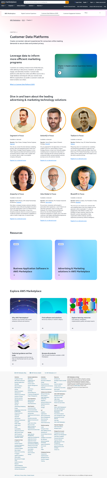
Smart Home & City (45, 422)
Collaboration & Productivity (31, 381)
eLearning (30, 390)
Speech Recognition (45, 444)
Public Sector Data (32, 423)
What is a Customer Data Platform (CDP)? (22, 84)
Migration (17, 403)
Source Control (31, 452)
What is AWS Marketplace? (60, 407)
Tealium (73, 144)
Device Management (45, 417)
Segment (12, 144)
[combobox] (44, 2)
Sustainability (18, 429)
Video (42, 449)
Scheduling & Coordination (21, 467)
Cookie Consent (30, 475)
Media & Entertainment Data (33, 420)
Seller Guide (57, 399)
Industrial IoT (44, 420)
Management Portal (58, 395)
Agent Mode (79, 2)
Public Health (18, 423)
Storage (43, 407)
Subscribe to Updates (59, 436)
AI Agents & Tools (19, 378)
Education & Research (46, 380)
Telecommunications (19, 430)
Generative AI (18, 392)
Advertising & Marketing (20, 406)
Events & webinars (58, 384)
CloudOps (17, 384)
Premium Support (45, 459)
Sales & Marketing (19, 465)
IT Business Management (33, 394)
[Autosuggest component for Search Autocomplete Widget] (67, 2)
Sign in (91, 2)
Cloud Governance (32, 403)
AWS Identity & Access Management (59, 442)
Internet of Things (19, 396)
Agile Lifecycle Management (31, 435)
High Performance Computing (45, 398)
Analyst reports (57, 385)
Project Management (32, 396)
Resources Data (31, 424)
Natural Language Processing (45, 441)
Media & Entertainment (20, 420)
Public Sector (18, 425)
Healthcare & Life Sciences (47, 385)
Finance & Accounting (20, 451)
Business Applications (19, 382)
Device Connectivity (45, 415)
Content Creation (18, 443)
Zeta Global (49, 202)
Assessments (44, 454)
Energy (16, 408)
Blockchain (30, 378)
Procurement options (59, 413)
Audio (42, 427)
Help (105, 6)
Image (42, 435)
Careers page (77, 385)
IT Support (17, 453)
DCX (23, 20)
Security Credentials (58, 444)
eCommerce (30, 389)
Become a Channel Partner (69, 6)
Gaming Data (31, 413)
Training (43, 461)
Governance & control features (59, 418)
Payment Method (58, 440)
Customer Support (19, 448)
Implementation (44, 455)
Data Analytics (44, 395)
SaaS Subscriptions (58, 426)
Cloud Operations (32, 398)
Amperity (18, 202)
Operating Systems (45, 404)
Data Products (18, 387)
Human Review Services (46, 434)
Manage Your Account (59, 431)
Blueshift (78, 202)
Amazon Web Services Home (96, 6)
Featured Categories (58, 424)
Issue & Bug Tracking (32, 447)
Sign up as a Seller (58, 397)
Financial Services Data (33, 411)
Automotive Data (32, 408)
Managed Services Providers (19, 400)
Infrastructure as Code (33, 445)
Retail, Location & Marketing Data (32, 427)
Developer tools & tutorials (60, 380)
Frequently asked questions (60, 391)
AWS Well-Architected (20, 380)
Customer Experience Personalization (19, 446)
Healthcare (17, 414)
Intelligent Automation (46, 437)
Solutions (17, 377)
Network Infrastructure (46, 402)
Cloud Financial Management (31, 401)
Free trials (56, 420)
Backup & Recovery (45, 393)
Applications (44, 413)
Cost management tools (59, 415)
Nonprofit (17, 421)
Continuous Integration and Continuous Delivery (33, 443)
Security (16, 404)
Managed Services (45, 457)
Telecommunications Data (34, 429)
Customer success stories (59, 387)
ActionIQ (47, 144)
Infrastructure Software (20, 394)
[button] (85, 2)
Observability (17, 457)
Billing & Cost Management (60, 434)
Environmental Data (32, 409)
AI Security (17, 441)
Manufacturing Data (32, 418)
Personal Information (59, 438)
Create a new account (101, 2)
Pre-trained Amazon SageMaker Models (19, 436)
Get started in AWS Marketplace (58, 411)
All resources (57, 378)
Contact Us (56, 449)
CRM (29, 387)
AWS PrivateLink (18, 434)
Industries (43, 377)
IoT (41, 410)
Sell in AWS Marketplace (82, 6)
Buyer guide (57, 389)
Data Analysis (18, 450)
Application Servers (32, 439)
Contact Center (31, 383)
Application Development (33, 437)
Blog (55, 382)
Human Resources (32, 392)
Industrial (17, 416)
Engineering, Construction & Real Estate (20, 410)
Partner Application (58, 400)
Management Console (59, 433)
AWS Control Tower (19, 432)
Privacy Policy (23, 475)
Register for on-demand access (18, 160)
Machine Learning (18, 398)
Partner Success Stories (59, 402)
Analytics (43, 412)
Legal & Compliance (19, 455)
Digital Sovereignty (19, 391)
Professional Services (45, 452)
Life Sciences (17, 418)
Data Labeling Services (46, 430)
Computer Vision (45, 428)
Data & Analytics (18, 385)
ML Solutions (44, 439)
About (55, 405)
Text (42, 447)
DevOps (16, 389)
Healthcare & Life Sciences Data (34, 415)
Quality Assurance (19, 462)
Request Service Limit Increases (59, 447)
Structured (43, 446)
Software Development (20, 469)
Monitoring (30, 450)
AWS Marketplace (15, 20)
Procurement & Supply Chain (20, 459)
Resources (56, 377)
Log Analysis (30, 449)
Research (17, 463)
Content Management (33, 385)
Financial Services (18, 413)
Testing (29, 454)
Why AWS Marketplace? (59, 409)
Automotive (43, 378)
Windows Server (57, 428)
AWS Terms (17, 475)
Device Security (44, 419)
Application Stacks (32, 440)
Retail (16, 427)
